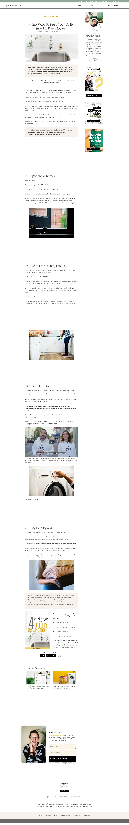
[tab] (30, 681)
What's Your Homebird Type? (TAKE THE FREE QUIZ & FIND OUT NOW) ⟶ (101, 1)
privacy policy (65, 815)
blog (108, 5)
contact (48, 815)
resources (90, 5)
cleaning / (69, 90)
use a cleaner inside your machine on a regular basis (57, 458)
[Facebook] (42, 655)
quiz (80, 5)
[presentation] (38, 677)
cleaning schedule (43, 301)
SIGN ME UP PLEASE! (58, 758)
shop (100, 5)
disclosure (87, 815)
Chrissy (47, 31)
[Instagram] (64, 791)
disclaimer (77, 815)
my (92, 59)
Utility (58, 16)
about (116, 5)
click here (49, 82)
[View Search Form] (123, 5)
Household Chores (48, 16)
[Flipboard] (53, 655)
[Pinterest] (48, 655)
